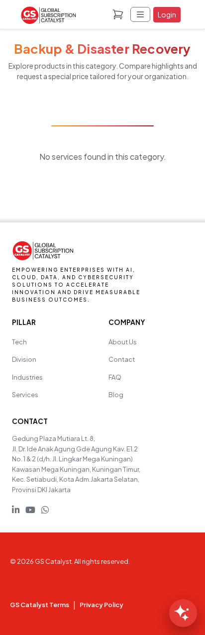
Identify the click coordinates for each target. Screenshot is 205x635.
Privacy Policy (101, 605)
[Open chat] (183, 613)
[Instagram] (45, 510)
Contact (121, 359)
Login (167, 14)
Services (25, 395)
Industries (27, 377)
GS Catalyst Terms (39, 605)
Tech (19, 342)
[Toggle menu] (140, 14)
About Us (122, 342)
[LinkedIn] (15, 510)
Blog (115, 395)
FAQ (114, 377)
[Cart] (117, 14)
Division (24, 359)
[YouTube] (30, 510)
